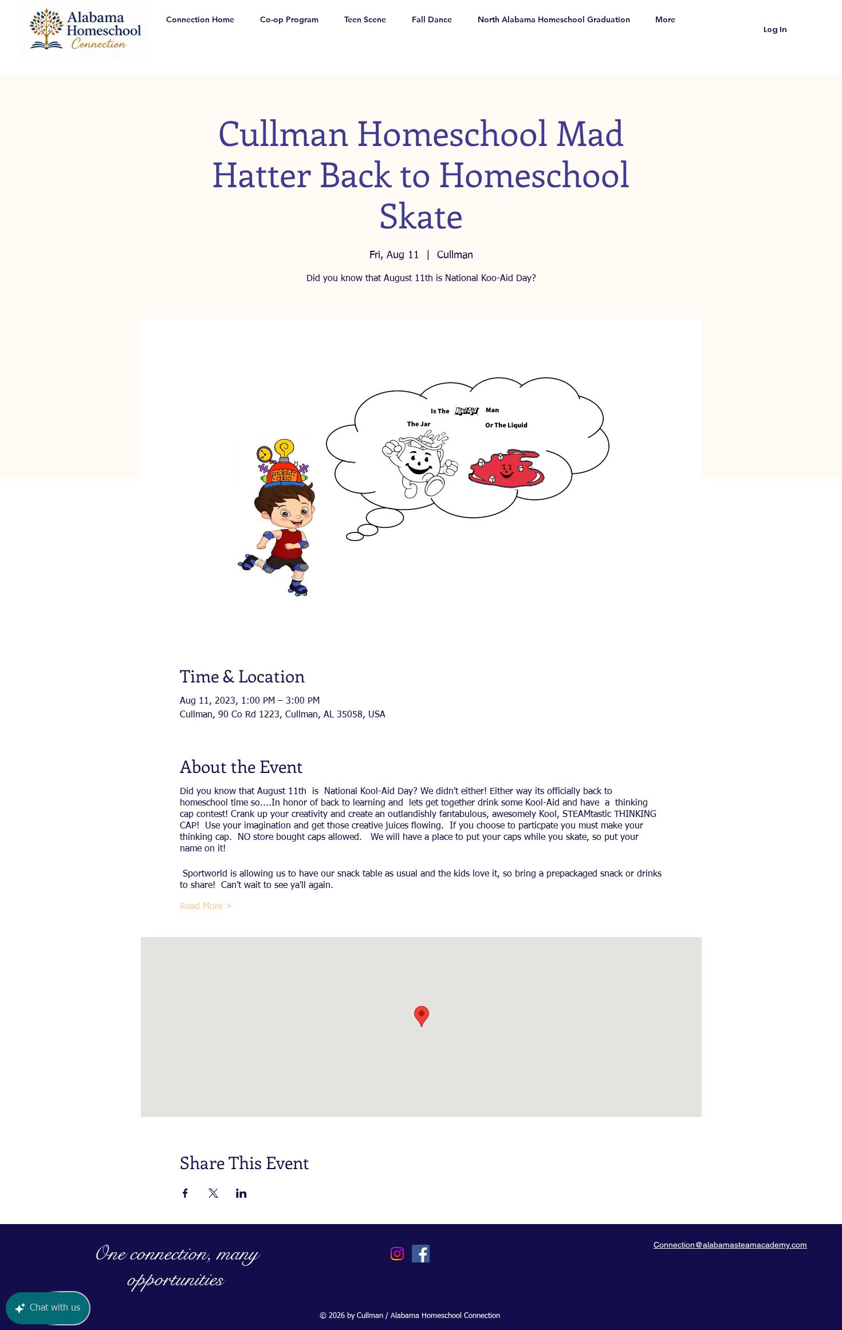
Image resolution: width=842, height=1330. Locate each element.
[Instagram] (397, 1253)
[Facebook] (421, 1253)
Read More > (206, 906)
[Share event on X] (213, 1193)
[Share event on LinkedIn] (241, 1193)
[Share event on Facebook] (185, 1193)
